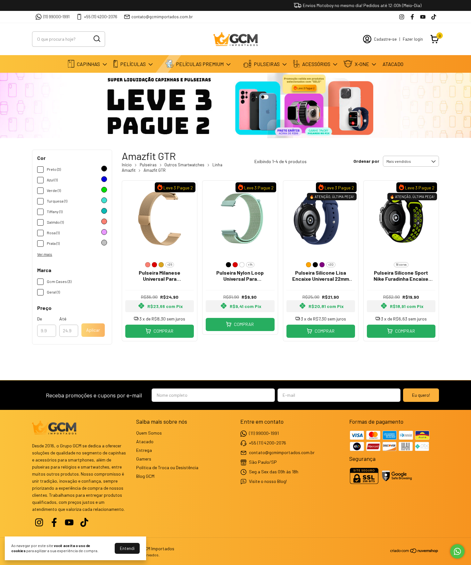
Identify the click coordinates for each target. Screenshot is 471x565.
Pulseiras (267, 64)
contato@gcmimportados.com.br (162, 16)
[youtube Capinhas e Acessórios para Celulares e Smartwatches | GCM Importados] (422, 17)
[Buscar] (96, 39)
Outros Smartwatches (184, 164)
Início (127, 164)
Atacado (393, 64)
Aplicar (93, 330)
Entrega (144, 450)
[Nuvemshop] (414, 551)
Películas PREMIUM (200, 64)
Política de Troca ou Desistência (167, 467)
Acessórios (316, 64)
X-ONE (362, 64)
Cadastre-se (385, 39)
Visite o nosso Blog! (268, 481)
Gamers (143, 458)
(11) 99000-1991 (56, 16)
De (39, 318)
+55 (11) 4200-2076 (100, 16)
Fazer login (413, 39)
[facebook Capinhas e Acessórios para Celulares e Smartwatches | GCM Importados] (412, 17)
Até (62, 318)
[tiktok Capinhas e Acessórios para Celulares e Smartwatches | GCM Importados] (433, 17)
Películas (133, 64)
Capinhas (88, 64)
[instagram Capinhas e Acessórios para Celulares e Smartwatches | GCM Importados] (401, 17)
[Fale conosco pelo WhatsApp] (457, 551)
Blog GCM (145, 476)
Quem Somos (149, 433)
